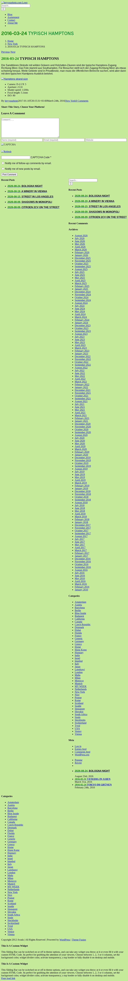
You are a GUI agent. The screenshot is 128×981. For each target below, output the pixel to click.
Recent (78, 762)
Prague (78, 697)
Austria (78, 604)
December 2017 (83, 525)
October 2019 (81, 463)
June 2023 (80, 339)
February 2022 (82, 384)
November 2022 (83, 359)
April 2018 (80, 513)
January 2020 (81, 454)
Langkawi (80, 669)
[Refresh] (6, 151)
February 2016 (82, 587)
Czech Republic (83, 624)
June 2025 (80, 275)
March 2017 (81, 550)
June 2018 (80, 508)
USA (77, 728)
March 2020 (81, 449)
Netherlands (81, 689)
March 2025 (81, 283)
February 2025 (82, 286)
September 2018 (83, 499)
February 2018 (82, 519)
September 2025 (83, 266)
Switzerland (80, 723)
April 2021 (80, 412)
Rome (78, 700)
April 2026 (80, 246)
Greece (78, 644)
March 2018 (81, 516)
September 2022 (83, 364)
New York (70, 100)
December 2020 (83, 424)
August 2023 (81, 334)
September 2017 (83, 533)
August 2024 (81, 303)
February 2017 (82, 553)
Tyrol (77, 725)
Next (12, 52)
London (79, 672)
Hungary (79, 652)
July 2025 (79, 272)
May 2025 (80, 277)
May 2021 (80, 409)
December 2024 (83, 291)
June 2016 (80, 575)
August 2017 (81, 536)
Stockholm (80, 720)
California (80, 619)
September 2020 (83, 432)
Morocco (79, 680)
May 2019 (80, 477)
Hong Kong (81, 649)
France (78, 635)
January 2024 (81, 322)
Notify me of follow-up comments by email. (28, 163)
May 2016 (80, 578)
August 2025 (81, 269)
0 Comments (82, 100)
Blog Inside (80, 613)
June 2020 (80, 440)
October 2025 (81, 263)
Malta (77, 675)
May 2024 (80, 311)
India (77, 655)
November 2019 (83, 460)
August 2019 (81, 468)
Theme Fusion (79, 939)
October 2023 (81, 328)
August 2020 (81, 435)
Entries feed (80, 749)
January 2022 (81, 387)
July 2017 (79, 539)
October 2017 (81, 530)
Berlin (78, 610)
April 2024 (80, 314)
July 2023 (79, 336)
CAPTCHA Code (40, 157)
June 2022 (80, 373)
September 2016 (83, 567)
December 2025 (83, 258)
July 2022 (79, 370)
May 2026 (80, 244)
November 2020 (83, 426)
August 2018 (81, 502)
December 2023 (83, 325)
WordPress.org (82, 754)
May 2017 (80, 544)
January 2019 (81, 488)
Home (78, 647)
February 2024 (82, 320)
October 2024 (81, 297)
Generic (79, 638)
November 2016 (83, 561)
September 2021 (83, 398)
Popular (78, 760)
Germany (79, 641)
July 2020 (79, 438)
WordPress (64, 939)
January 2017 (81, 556)
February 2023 (82, 350)
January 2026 (81, 255)
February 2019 (82, 485)
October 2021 (81, 395)
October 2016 (81, 564)
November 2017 (83, 527)
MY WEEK (81, 686)
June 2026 (80, 241)
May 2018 (80, 511)
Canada (78, 621)
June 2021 (80, 407)
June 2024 (80, 308)
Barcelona (80, 607)
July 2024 (79, 305)
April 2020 (80, 446)
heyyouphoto (11, 100)
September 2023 (83, 331)
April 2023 (80, 345)
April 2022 (80, 379)
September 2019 (83, 466)
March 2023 (81, 348)
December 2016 (83, 558)
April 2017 (80, 547)
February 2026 (82, 252)
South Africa (81, 714)
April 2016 (80, 581)
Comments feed (82, 752)
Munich (78, 683)
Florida (78, 633)
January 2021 (81, 421)
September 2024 (83, 300)
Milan (78, 678)
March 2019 (81, 483)
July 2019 (79, 471)
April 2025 (80, 280)
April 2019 (80, 480)
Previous (5, 52)
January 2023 (81, 353)
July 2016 (79, 572)
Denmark (79, 627)
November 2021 (83, 393)
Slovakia (79, 711)
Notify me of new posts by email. (23, 169)
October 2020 (81, 429)
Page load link (8, 978)
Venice (78, 731)
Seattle (78, 706)
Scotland (79, 703)
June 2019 (80, 474)
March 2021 (81, 415)
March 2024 (81, 317)
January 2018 (81, 522)
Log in (78, 746)
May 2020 (80, 443)
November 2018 (83, 494)
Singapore (80, 708)
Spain (77, 717)
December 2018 (83, 491)
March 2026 (81, 249)
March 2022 (81, 381)
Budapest (79, 616)
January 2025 (81, 289)
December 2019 (83, 457)
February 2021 (82, 418)
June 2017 (80, 542)
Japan (77, 666)
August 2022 (81, 367)
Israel (77, 658)
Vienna (78, 734)
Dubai (78, 630)
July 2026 (79, 238)
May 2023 (80, 342)
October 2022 (81, 362)
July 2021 (79, 404)
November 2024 (83, 294)
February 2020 (82, 452)
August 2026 (81, 235)
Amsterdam (80, 602)
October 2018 (81, 497)
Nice (77, 694)
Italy (77, 663)
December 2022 (83, 356)
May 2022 (80, 376)
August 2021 (81, 401)
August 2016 (81, 570)
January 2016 (81, 589)
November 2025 (83, 260)
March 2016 (81, 584)
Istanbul (79, 661)
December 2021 (83, 390)
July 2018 (79, 505)
